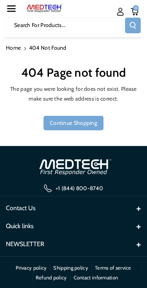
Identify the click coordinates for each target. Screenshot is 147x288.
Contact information (96, 277)
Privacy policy (31, 268)
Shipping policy (70, 268)
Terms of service (113, 268)
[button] (11, 8)
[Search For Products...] (133, 25)
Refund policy (51, 277)
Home (13, 47)
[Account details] (120, 11)
